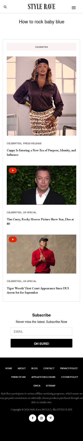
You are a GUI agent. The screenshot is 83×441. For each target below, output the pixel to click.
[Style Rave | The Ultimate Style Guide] (41, 6)
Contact (48, 368)
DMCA (37, 385)
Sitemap (50, 385)
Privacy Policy (69, 368)
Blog (34, 368)
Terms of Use (18, 377)
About (22, 368)
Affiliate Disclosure (43, 377)
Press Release (32, 143)
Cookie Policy (69, 377)
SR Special (29, 212)
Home (8, 368)
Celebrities (14, 143)
